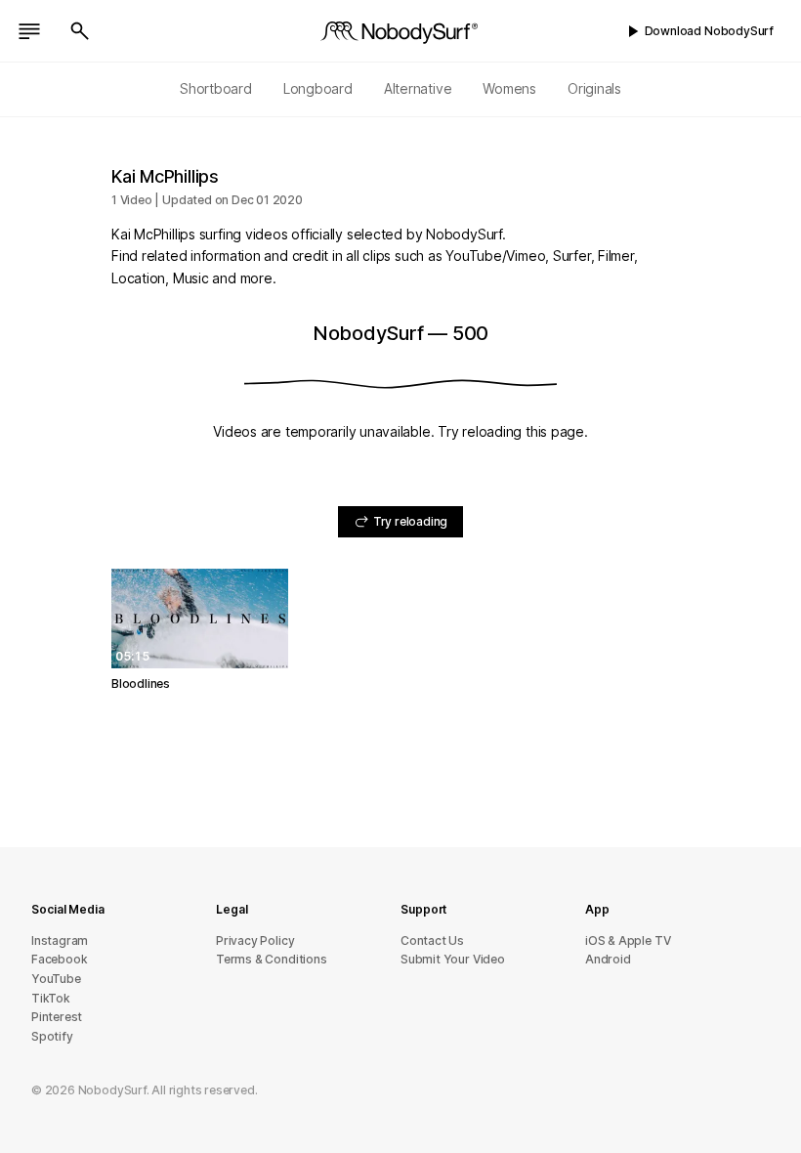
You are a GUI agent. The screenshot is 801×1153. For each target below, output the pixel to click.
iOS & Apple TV (627, 940)
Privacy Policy (255, 940)
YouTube (56, 978)
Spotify (52, 1036)
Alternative (418, 88)
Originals (594, 88)
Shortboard (216, 88)
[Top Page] (400, 31)
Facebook (59, 959)
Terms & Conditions (271, 959)
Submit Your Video (452, 959)
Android (608, 959)
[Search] (80, 31)
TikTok (50, 998)
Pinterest (56, 1016)
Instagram (59, 940)
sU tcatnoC (432, 940)
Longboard (318, 88)
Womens (509, 88)
